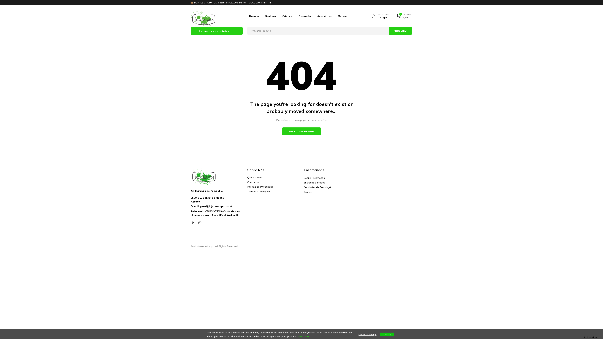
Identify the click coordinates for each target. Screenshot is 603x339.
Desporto (305, 16)
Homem (254, 16)
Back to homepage (301, 131)
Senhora (270, 16)
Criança (287, 16)
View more (303, 336)
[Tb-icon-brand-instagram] (200, 223)
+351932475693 (213, 211)
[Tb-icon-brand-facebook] (193, 223)
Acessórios (324, 16)
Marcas (343, 16)
